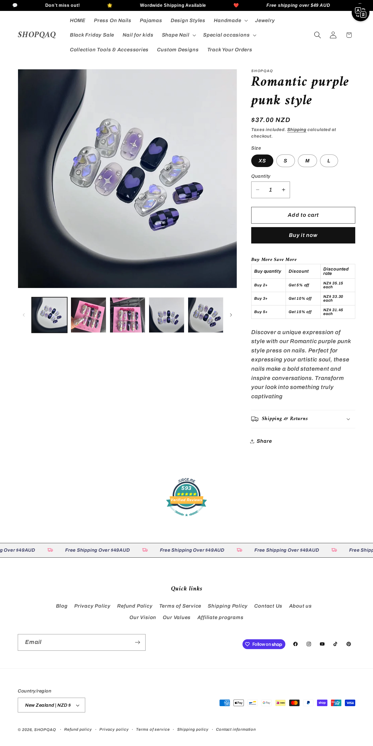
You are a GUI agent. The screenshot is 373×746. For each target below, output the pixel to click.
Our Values (177, 617)
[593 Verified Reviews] (186, 519)
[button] (230, 20)
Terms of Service (180, 606)
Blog (62, 606)
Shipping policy (193, 729)
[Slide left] (24, 315)
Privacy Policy (92, 606)
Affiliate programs (220, 617)
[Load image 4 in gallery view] (166, 315)
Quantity (260, 176)
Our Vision (142, 617)
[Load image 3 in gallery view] (127, 315)
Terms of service (153, 729)
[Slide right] (231, 315)
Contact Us (268, 606)
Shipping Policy (228, 606)
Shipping (296, 129)
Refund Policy (134, 606)
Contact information (236, 729)
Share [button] (264, 441)
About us (300, 606)
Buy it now (303, 235)
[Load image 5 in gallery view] (205, 315)
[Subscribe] (137, 642)
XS (262, 160)
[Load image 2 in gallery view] (88, 315)
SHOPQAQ (45, 729)
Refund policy (78, 729)
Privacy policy (114, 729)
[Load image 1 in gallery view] (49, 315)
